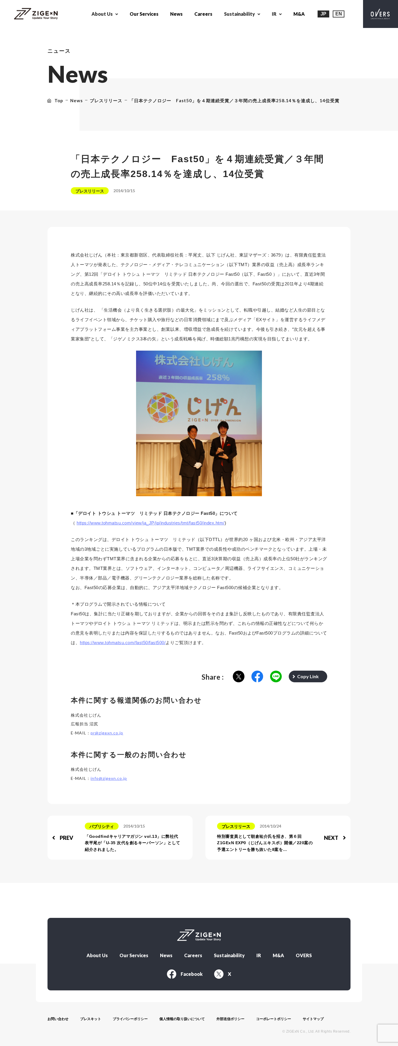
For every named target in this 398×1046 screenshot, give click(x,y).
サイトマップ (313, 1019)
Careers (203, 14)
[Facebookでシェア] (257, 677)
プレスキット (90, 1019)
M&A (299, 14)
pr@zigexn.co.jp (107, 732)
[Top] (36, 14)
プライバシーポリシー (130, 1019)
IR (258, 955)
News (176, 14)
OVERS (304, 955)
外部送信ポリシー (230, 1019)
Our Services (144, 14)
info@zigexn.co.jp (109, 778)
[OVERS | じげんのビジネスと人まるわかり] (380, 14)
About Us (97, 955)
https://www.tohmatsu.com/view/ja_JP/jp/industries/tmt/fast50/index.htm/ (151, 522)
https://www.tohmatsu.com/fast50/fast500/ (122, 642)
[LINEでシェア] (276, 677)
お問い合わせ (57, 1019)
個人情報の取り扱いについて (182, 1019)
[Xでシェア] (238, 677)
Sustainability (229, 955)
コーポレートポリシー (273, 1019)
